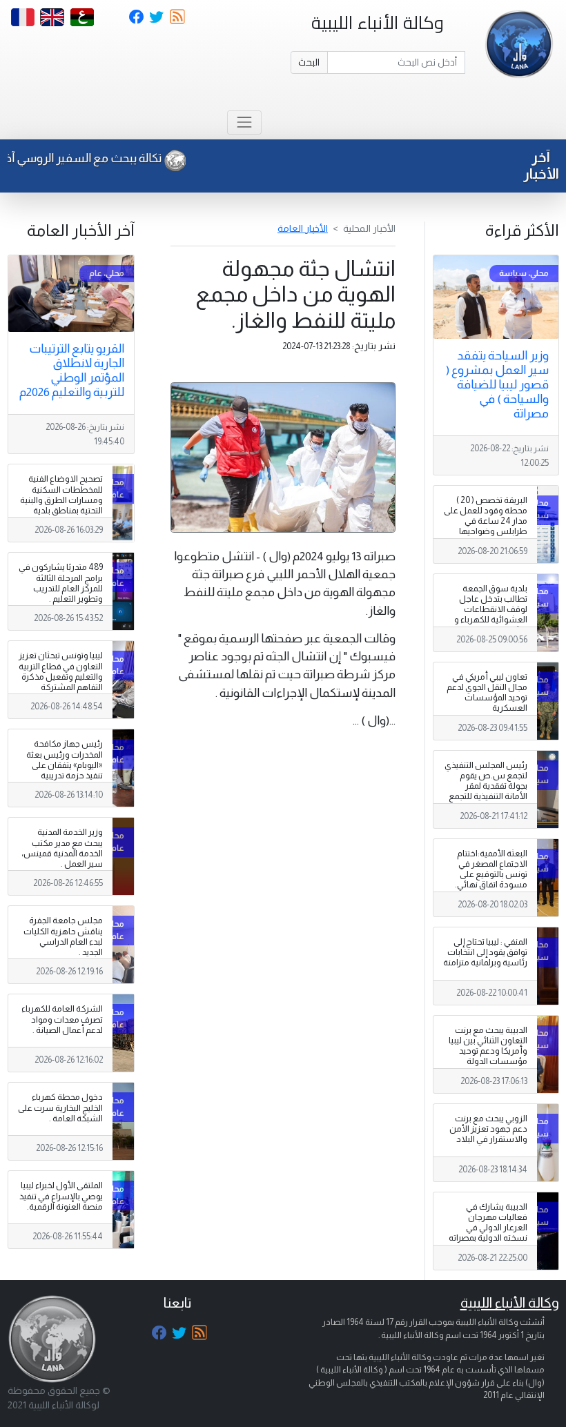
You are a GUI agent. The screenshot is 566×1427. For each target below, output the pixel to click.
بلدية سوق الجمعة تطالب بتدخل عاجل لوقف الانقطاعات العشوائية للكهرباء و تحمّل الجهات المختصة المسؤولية (488, 615)
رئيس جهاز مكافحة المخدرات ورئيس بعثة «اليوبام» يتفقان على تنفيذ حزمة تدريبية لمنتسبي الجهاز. (64, 764)
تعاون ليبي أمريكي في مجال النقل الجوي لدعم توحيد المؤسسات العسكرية (487, 692)
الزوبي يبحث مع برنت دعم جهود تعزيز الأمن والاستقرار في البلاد (488, 1129)
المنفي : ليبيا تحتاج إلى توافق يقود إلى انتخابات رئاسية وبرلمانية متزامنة (485, 952)
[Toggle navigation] (244, 122)
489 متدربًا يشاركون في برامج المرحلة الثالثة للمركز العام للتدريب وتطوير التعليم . (61, 582)
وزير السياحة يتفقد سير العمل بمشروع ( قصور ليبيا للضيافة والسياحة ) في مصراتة (497, 384)
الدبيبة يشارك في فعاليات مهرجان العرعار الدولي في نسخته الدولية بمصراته (488, 1222)
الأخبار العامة (302, 228)
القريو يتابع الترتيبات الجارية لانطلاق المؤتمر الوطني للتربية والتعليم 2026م (71, 370)
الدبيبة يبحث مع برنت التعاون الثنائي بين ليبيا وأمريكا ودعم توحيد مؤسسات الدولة (488, 1045)
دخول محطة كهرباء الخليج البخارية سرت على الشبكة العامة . (60, 1107)
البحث (309, 62)
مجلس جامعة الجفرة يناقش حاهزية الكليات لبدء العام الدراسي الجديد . (63, 936)
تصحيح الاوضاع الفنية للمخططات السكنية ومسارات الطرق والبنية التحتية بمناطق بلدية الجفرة (61, 499)
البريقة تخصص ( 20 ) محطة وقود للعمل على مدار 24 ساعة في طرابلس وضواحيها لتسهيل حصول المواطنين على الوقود (485, 526)
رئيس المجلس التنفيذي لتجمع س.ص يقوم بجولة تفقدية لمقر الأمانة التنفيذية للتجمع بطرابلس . (486, 785)
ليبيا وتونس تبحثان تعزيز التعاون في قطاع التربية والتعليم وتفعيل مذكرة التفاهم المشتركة (61, 671)
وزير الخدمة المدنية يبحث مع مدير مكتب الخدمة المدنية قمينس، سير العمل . (62, 847)
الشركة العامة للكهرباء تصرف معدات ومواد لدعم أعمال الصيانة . (62, 1019)
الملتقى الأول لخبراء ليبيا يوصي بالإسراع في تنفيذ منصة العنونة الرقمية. (61, 1196)
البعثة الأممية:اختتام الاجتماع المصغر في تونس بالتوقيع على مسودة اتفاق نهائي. (491, 869)
